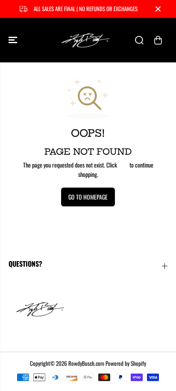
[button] (14, 40)
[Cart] (158, 40)
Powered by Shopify (126, 363)
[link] (88, 308)
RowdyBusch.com (86, 363)
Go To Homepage (88, 196)
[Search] (139, 40)
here (123, 164)
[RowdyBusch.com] (86, 40)
